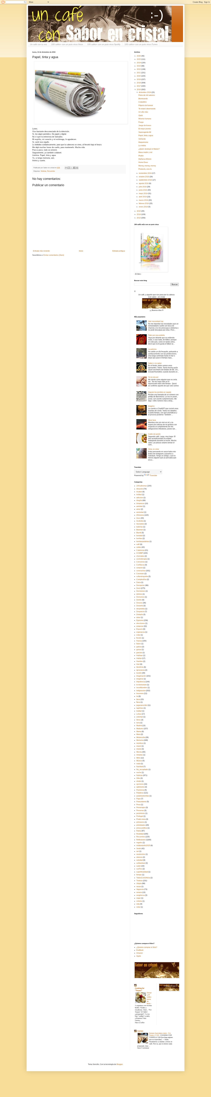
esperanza (140, 632)
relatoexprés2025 (143, 845)
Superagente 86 (145, 132)
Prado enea (141, 819)
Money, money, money (147, 166)
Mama (138, 731)
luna (138, 723)
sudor (138, 866)
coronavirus (141, 571)
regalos (139, 843)
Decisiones (140, 591)
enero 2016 (143, 207)
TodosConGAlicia (143, 878)
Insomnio (140, 693)
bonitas (139, 538)
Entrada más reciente (41, 251)
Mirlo (138, 758)
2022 (139, 69)
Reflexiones (141, 840)
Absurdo (139, 489)
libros (138, 720)
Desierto (139, 606)
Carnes (140, 1031)
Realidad (140, 834)
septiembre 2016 (145, 180)
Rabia (138, 831)
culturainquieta (142, 576)
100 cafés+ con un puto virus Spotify (103, 44)
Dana (138, 582)
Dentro (139, 600)
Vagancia (140, 889)
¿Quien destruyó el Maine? (149, 149)
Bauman (139, 530)
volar (138, 907)
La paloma (152, 349)
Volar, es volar (153, 449)
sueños (139, 869)
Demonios (140, 597)
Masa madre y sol (145, 152)
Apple (138, 956)
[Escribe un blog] (68, 167)
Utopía (139, 883)
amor (138, 509)
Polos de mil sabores (147, 95)
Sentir (138, 848)
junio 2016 (143, 190)
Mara (138, 734)
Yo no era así (153, 377)
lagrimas (139, 708)
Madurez (139, 729)
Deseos (139, 603)
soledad (139, 860)
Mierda (139, 752)
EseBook (139, 950)
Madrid (139, 726)
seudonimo (140, 854)
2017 (139, 86)
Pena (138, 805)
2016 (139, 89)
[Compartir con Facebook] (74, 167)
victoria (139, 901)
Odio (138, 778)
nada (138, 764)
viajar (138, 898)
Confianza (140, 565)
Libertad (139, 717)
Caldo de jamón (154, 434)
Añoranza (140, 515)
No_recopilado (142, 769)
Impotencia (140, 682)
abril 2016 (143, 197)
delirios (139, 594)
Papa (138, 799)
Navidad (139, 767)
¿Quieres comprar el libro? (146, 947)
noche (138, 772)
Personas (140, 810)
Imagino (151, 406)
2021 (139, 73)
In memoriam (141, 685)
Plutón (141, 156)
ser (137, 851)
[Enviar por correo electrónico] (66, 167)
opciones (140, 784)
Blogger (120, 1064)
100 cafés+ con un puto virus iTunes (141, 44)
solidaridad (140, 863)
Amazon (139, 953)
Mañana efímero (145, 159)
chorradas (140, 556)
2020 (139, 76)
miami (138, 746)
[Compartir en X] (71, 167)
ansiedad (140, 512)
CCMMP (139, 553)
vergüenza (140, 895)
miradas (139, 755)
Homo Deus (143, 162)
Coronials (140, 574)
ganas (138, 650)
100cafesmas (141, 486)
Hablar (139, 658)
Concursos (140, 562)
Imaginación (141, 676)
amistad (139, 506)
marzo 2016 (144, 200)
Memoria (139, 740)
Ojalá (141, 115)
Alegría (139, 500)
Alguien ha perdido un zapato (159, 392)
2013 (139, 218)
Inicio (81, 251)
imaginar (139, 679)
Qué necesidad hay (155, 321)
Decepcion (140, 585)
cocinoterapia (141, 559)
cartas (138, 547)
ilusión (139, 673)
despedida (140, 609)
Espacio (139, 629)
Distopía (139, 614)
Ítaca (138, 702)
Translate (153, 476)
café (138, 544)
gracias (139, 653)
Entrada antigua (118, 251)
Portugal (139, 816)
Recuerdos (51, 171)
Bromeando (143, 99)
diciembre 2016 (145, 92)
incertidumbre (141, 688)
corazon (139, 568)
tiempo (139, 875)
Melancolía (140, 737)
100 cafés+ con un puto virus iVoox (67, 44)
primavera (140, 822)
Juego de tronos (145, 125)
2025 (139, 59)
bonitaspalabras (142, 541)
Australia (139, 521)
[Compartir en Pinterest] (77, 167)
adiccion (139, 498)
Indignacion (141, 691)
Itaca (138, 699)
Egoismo (139, 620)
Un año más (143, 112)
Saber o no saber (155, 363)
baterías (139, 527)
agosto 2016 (144, 183)
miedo (138, 749)
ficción (138, 638)
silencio (139, 857)
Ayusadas (140, 524)
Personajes (140, 807)
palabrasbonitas (142, 796)
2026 (139, 56)
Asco (138, 518)
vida (138, 904)
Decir (138, 588)
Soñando (142, 139)
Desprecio (140, 612)
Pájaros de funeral (146, 105)
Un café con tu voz (38, 44)
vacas (138, 886)
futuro (138, 644)
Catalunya (140, 550)
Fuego (141, 122)
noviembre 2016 (145, 173)
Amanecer (140, 503)
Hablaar (139, 655)
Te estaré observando (147, 109)
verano (139, 892)
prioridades (140, 825)
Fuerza (139, 641)
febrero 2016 (144, 203)
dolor (138, 617)
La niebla (142, 146)
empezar (139, 626)
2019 (139, 79)
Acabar (139, 492)
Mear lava (152, 420)
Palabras (139, 793)
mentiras (139, 743)
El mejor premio (145, 129)
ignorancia (140, 670)
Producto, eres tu (145, 169)
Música (139, 761)
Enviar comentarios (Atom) (53, 255)
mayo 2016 (143, 193)
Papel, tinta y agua (146, 136)
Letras (138, 714)
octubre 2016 (144, 177)
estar (138, 635)
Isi (137, 696)
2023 (139, 66)
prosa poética (141, 828)
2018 (139, 83)
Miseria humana (145, 119)
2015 (139, 211)
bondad (139, 536)
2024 (139, 63)
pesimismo (140, 813)
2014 (139, 214)
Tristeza (139, 881)
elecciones (140, 623)
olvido (138, 781)
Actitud (139, 495)
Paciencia (140, 790)
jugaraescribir (141, 705)
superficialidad (142, 872)
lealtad (139, 711)
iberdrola (139, 667)
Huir (138, 664)
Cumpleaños (141, 579)
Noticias (43, 171)
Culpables (143, 102)
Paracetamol (141, 802)
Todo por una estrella (156, 335)
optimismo (140, 787)
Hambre (139, 661)
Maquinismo (143, 142)
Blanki (138, 533)
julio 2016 (143, 187)
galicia (139, 647)
